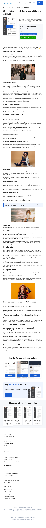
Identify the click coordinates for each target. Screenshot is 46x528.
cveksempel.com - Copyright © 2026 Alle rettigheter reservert (23, 519)
